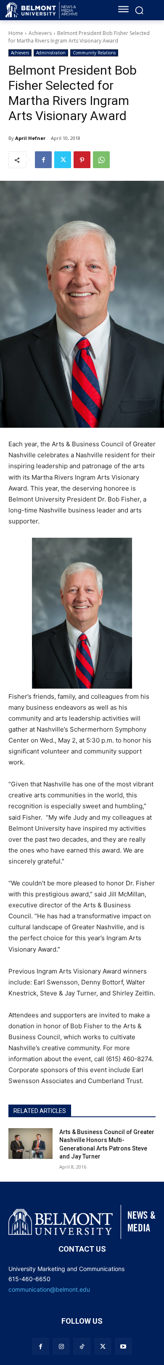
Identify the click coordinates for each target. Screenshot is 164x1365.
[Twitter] (62, 159)
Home (15, 33)
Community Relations (94, 53)
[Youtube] (123, 1346)
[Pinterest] (82, 159)
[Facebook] (43, 159)
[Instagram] (61, 1346)
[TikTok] (82, 1346)
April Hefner (30, 138)
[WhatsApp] (101, 159)
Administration (51, 53)
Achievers (40, 33)
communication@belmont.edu (49, 1289)
